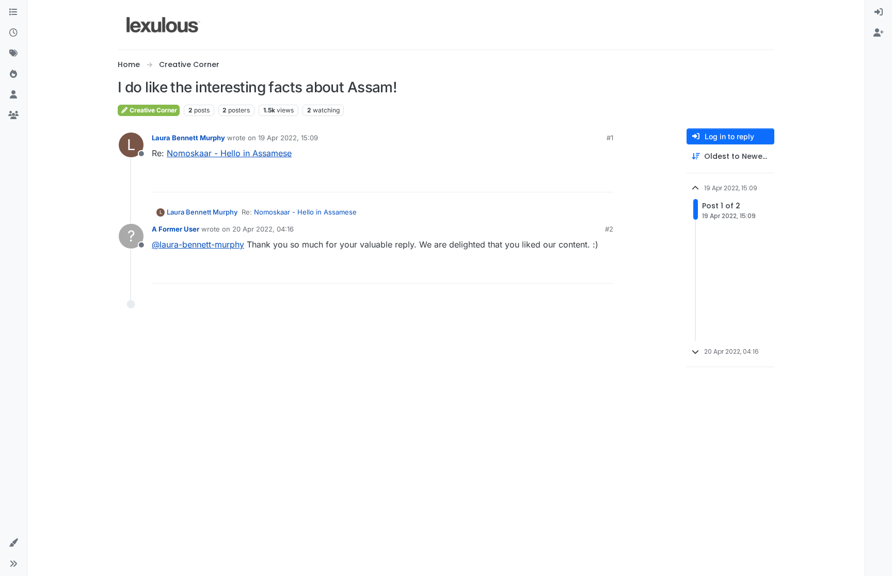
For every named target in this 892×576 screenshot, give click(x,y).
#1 (610, 138)
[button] (13, 543)
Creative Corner (152, 110)
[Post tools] (604, 180)
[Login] (878, 12)
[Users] (13, 95)
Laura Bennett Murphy (188, 138)
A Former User (175, 229)
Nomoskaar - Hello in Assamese (229, 153)
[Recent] (13, 33)
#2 (609, 229)
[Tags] (13, 53)
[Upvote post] (565, 180)
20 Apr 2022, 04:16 (263, 229)
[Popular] (13, 74)
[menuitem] (878, 12)
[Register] (878, 33)
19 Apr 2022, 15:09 (288, 138)
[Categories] (13, 12)
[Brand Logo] (163, 24)
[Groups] (13, 115)
